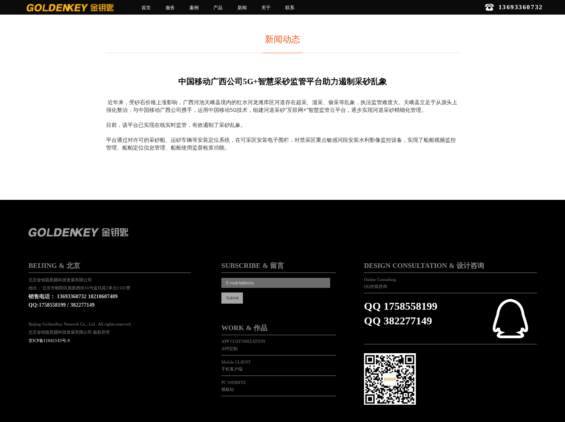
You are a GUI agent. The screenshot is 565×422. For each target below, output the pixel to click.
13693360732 (71, 296)
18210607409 (103, 296)
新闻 (242, 7)
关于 (266, 7)
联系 (289, 7)
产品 (218, 7)
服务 (170, 7)
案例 (194, 7)
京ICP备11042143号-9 (49, 340)
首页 (146, 7)
